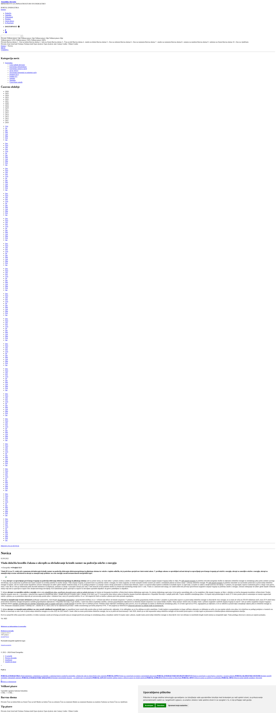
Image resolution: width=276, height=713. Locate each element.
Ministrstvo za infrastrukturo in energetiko (13, 626)
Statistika (8, 15)
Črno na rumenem (66, 702)
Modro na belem (42, 702)
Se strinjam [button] (149, 705)
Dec (6, 143)
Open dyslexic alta (50, 711)
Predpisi (8, 19)
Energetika (9, 63)
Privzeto (3, 702)
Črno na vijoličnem (120, 702)
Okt (6, 147)
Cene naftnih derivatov (17, 65)
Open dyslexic (38, 711)
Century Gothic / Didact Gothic (67, 711)
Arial (8, 711)
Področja (8, 13)
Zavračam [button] (160, 705)
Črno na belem (12, 702)
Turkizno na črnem (107, 702)
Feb (6, 138)
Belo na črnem (22, 702)
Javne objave (9, 21)
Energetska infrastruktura (18, 67)
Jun (6, 130)
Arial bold (14, 711)
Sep (6, 149)
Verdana (21, 711)
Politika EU (13, 76)
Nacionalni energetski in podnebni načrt (23, 72)
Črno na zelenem (54, 702)
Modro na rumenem (79, 702)
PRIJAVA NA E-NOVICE (10, 546)
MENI (3, 48)
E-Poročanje (9, 23)
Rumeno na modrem (94, 702)
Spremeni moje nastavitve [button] (177, 705)
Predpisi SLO (14, 74)
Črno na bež (32, 702)
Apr (6, 134)
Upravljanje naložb (15, 82)
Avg (6, 126)
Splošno (12, 78)
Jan (6, 140)
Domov (3, 9)
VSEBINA (5, 50)
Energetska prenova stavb (18, 69)
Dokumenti (9, 17)
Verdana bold (28, 711)
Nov (6, 145)
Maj (6, 132)
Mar (6, 136)
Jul (6, 128)
